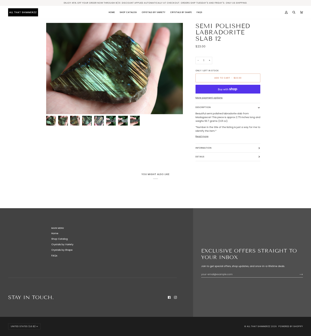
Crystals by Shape (62, 250)
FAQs (54, 255)
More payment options (209, 97)
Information (204, 147)
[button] (153, 12)
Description (203, 107)
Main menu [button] (57, 228)
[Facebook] (169, 297)
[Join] (298, 274)
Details (200, 156)
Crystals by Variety (62, 244)
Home (54, 233)
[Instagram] (175, 297)
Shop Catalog (59, 239)
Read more (202, 136)
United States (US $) (23, 326)
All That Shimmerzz (259, 326)
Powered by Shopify (290, 326)
